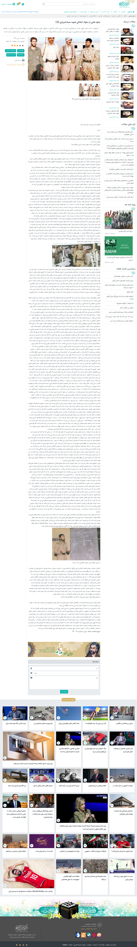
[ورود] (23, 945)
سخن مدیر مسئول (111, 945)
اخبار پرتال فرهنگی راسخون (88, 929)
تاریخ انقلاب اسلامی (104, 16)
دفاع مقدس (92, 16)
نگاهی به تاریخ (116, 16)
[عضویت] (20, 945)
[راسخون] (127, 7)
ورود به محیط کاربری (79, 945)
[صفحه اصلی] (26, 945)
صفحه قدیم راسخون (70, 12)
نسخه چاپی (18, 60)
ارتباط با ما (101, 945)
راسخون (129, 12)
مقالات (125, 16)
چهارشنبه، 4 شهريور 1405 (32, 12)
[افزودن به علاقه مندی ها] (16, 945)
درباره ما (95, 945)
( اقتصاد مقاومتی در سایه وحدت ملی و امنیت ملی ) (14, 12)
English (65, 945)
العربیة (70, 945)
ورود (3, 4)
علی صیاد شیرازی (72, 16)
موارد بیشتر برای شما (14, 64)
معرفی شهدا (83, 16)
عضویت (9, 4)
